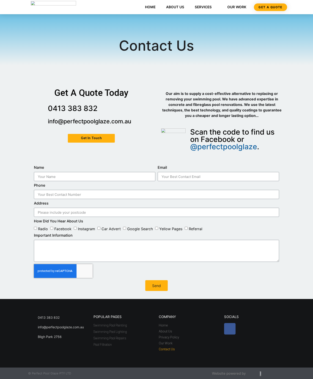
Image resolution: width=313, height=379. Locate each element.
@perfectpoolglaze (223, 146)
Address (41, 203)
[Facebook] (230, 329)
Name (39, 168)
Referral (195, 229)
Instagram (86, 229)
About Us (175, 7)
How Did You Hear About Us (58, 221)
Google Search (140, 229)
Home (150, 7)
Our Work (236, 7)
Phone (39, 185)
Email (162, 168)
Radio (43, 229)
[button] (270, 7)
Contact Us (167, 349)
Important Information (53, 235)
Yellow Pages (170, 229)
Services (203, 7)
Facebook (62, 229)
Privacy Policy (169, 337)
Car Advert (111, 229)
